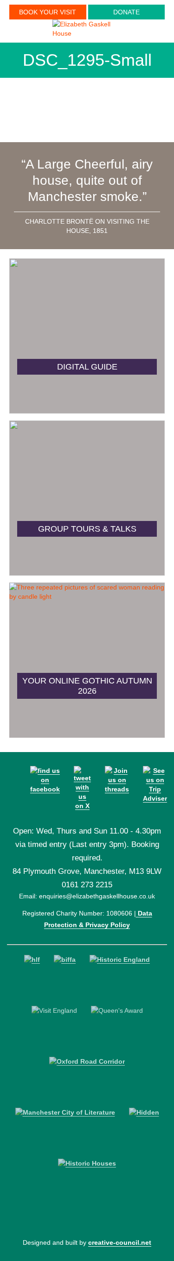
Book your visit (47, 12)
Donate (126, 12)
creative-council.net (119, 1242)
